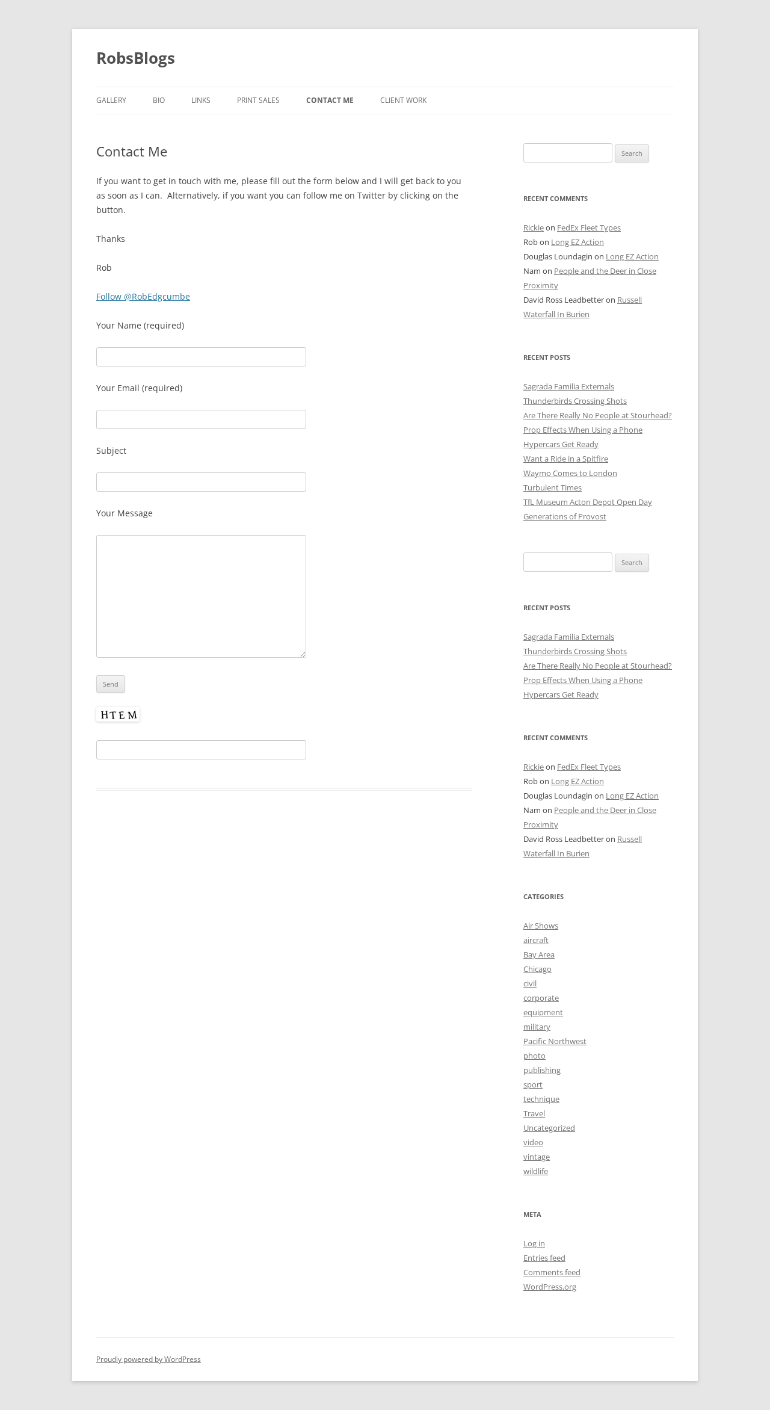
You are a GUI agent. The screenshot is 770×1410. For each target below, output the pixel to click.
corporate (541, 997)
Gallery (111, 100)
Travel (534, 1113)
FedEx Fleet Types (589, 227)
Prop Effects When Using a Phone (582, 429)
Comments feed (552, 1272)
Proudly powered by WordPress (148, 1359)
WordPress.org (549, 1286)
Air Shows (540, 925)
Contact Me (330, 100)
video (533, 1142)
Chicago (537, 968)
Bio (159, 100)
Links (201, 100)
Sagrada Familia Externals (568, 386)
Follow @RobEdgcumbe (143, 296)
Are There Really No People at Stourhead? (597, 415)
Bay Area (539, 954)
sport (533, 1084)
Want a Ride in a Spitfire (565, 458)
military (536, 1026)
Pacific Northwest (555, 1041)
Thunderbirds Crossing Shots (575, 400)
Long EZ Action (577, 242)
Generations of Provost (564, 516)
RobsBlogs (135, 58)
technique (541, 1098)
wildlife (535, 1171)
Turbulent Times (552, 487)
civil (530, 983)
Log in (534, 1243)
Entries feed (544, 1257)
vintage (536, 1156)
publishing (542, 1070)
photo (534, 1055)
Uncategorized (549, 1127)
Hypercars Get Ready (561, 444)
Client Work (403, 100)
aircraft (536, 940)
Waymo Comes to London (570, 473)
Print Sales (258, 100)
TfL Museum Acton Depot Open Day (587, 501)
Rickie (533, 227)
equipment (543, 1012)
